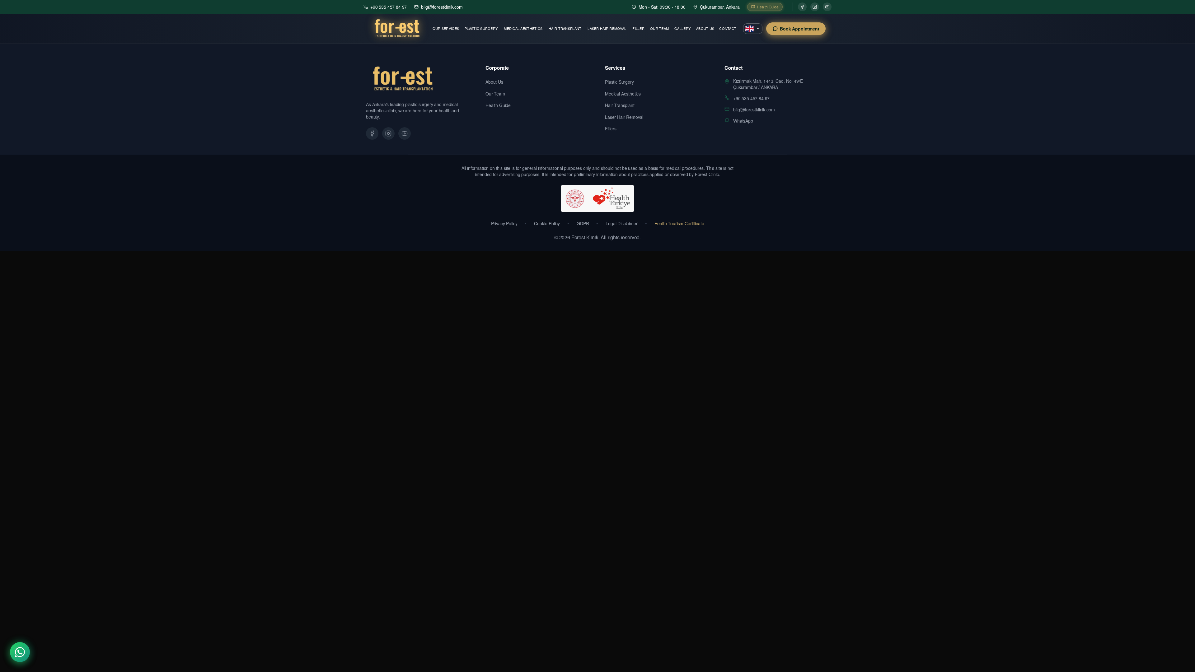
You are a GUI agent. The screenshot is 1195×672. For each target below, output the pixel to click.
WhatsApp (743, 121)
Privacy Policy (504, 223)
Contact (727, 28)
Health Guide (498, 105)
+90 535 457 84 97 (751, 98)
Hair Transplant (565, 28)
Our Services (446, 28)
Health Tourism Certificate (679, 223)
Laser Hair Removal (607, 28)
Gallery (682, 28)
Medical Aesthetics (523, 28)
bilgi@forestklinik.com (754, 109)
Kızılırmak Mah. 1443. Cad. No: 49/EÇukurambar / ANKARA (768, 84)
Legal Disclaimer (621, 223)
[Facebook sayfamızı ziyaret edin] (372, 133)
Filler (638, 28)
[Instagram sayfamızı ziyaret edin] (388, 133)
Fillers (610, 128)
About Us (705, 28)
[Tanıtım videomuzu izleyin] (404, 133)
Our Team (659, 28)
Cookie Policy (547, 223)
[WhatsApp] (20, 652)
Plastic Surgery (481, 28)
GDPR (583, 223)
